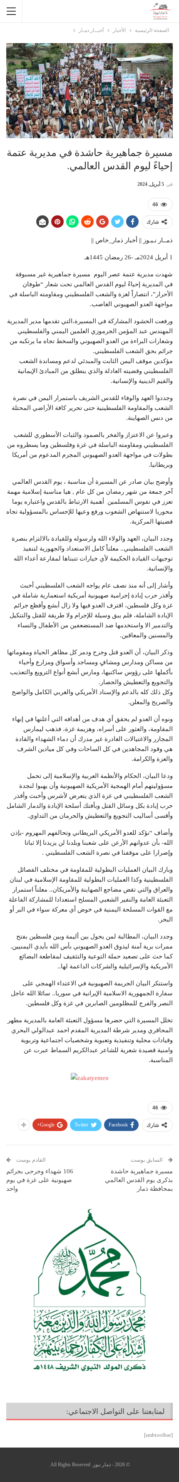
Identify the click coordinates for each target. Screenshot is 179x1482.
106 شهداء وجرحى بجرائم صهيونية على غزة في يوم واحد (39, 1180)
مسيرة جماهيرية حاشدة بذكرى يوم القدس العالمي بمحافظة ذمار (139, 1180)
